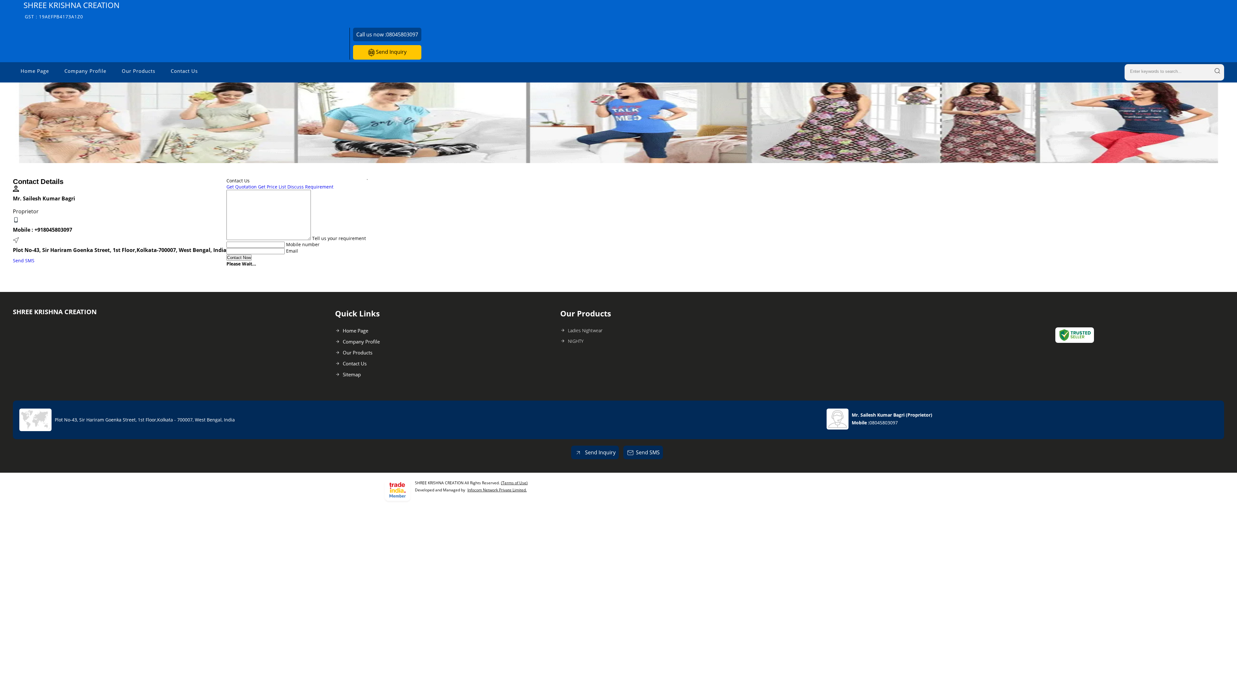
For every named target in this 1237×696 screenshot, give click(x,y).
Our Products (138, 71)
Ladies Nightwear (585, 330)
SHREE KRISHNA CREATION (72, 10)
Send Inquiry (391, 51)
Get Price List (272, 187)
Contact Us (184, 71)
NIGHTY (575, 341)
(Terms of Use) (514, 483)
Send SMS (23, 260)
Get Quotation (241, 187)
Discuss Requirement (310, 187)
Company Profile (85, 71)
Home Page (35, 71)
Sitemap (352, 374)
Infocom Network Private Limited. (497, 490)
